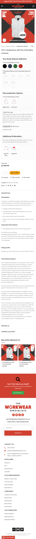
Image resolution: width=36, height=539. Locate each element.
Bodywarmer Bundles (22, 46)
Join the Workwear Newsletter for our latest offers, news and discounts (18, 420)
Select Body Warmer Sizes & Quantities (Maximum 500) (16, 72)
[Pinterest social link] (10, 185)
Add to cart (15, 173)
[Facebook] (16, 415)
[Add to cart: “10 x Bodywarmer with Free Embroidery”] (32, 346)
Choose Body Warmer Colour (11, 62)
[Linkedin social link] (13, 185)
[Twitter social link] (8, 185)
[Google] (22, 415)
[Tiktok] (19, 415)
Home (3, 46)
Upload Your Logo (8, 112)
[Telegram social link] (15, 185)
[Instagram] (13, 415)
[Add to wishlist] (15, 349)
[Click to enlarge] (4, 40)
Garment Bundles (10, 46)
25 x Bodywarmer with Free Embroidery (8, 363)
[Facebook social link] (6, 185)
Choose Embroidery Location (11, 97)
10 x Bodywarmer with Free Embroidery (25, 363)
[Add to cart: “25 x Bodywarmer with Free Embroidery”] (15, 346)
